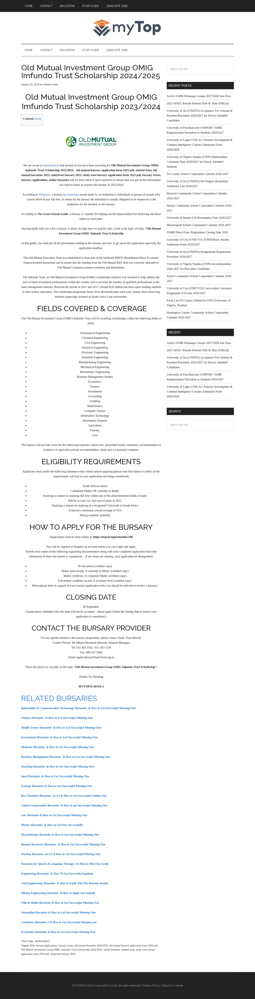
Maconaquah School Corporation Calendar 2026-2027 (199, 225)
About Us (167, 985)
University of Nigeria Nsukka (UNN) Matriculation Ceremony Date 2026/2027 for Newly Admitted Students (197, 161)
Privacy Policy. (151, 985)
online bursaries (111, 949)
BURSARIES (42, 941)
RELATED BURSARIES (59, 698)
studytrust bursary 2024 (62, 954)
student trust (128, 949)
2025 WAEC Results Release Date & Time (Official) (198, 103)
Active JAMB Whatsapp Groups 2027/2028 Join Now (199, 96)
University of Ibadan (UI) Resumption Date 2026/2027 (199, 217)
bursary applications (46, 945)
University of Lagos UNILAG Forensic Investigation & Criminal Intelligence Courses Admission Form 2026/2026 (199, 144)
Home (179, 985)
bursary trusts (66, 945)
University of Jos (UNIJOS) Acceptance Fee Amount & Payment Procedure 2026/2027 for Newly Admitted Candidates (199, 115)
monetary (73, 194)
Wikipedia (44, 194)
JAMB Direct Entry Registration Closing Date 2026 (197, 232)
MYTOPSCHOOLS (127, 27)
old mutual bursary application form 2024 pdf (133, 945)
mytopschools (51, 165)
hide (38, 118)
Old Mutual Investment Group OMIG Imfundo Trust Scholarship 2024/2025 (61, 949)
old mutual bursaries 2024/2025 (91, 945)
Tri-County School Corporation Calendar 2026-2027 (198, 174)
